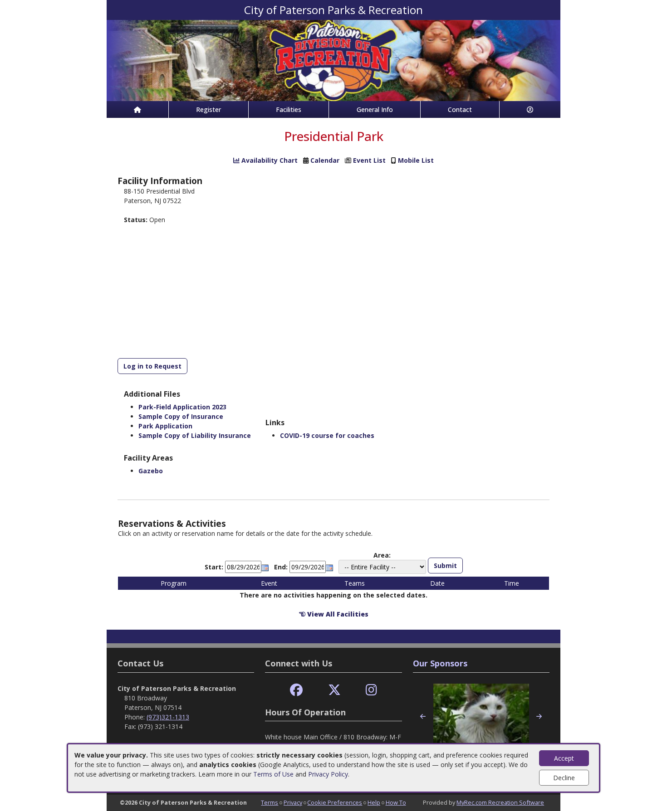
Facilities (288, 109)
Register (208, 109)
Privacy (293, 802)
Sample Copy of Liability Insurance (194, 435)
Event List (369, 160)
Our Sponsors (440, 663)
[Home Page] (137, 109)
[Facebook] (296, 690)
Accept (564, 758)
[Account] (530, 109)
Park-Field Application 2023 (182, 407)
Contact (460, 109)
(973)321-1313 (168, 717)
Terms (269, 802)
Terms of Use (273, 774)
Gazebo (150, 470)
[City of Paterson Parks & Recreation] (333, 59)
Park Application (165, 426)
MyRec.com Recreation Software (500, 802)
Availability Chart (269, 160)
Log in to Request (152, 366)
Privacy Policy (328, 774)
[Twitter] (334, 690)
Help (374, 802)
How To (396, 802)
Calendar (324, 160)
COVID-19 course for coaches (327, 435)
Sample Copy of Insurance (180, 416)
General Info (375, 109)
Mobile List (416, 160)
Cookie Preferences (334, 802)
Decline (564, 777)
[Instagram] (371, 690)
